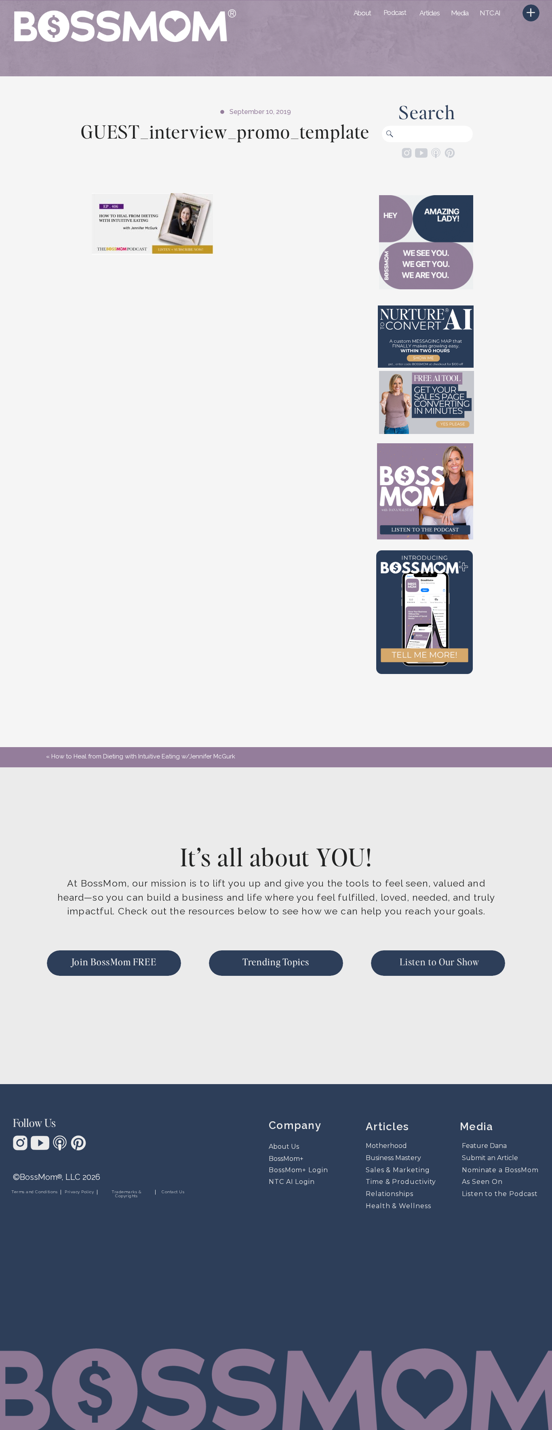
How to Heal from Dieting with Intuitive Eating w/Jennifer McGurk (143, 756)
